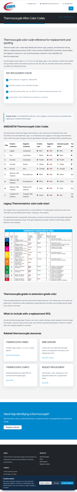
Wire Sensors (43, 461)
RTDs (41, 459)
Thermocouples (68, 17)
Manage (56, 483)
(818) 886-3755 (68, 4)
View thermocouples (13, 355)
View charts (10, 380)
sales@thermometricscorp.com (50, 4)
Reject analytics (45, 483)
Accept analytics (67, 483)
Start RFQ (45, 383)
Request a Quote (12, 427)
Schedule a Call (31, 4)
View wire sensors (48, 358)
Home (60, 17)
